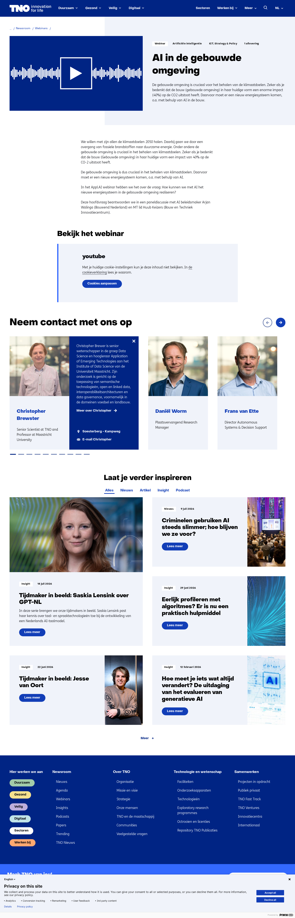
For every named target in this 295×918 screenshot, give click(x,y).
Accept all (270, 892)
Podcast (183, 490)
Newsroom (61, 772)
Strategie (123, 799)
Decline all (270, 899)
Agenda (62, 790)
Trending (62, 834)
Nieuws (126, 490)
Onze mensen (127, 808)
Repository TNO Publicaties (197, 830)
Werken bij (225, 8)
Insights (62, 808)
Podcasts (62, 817)
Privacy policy (25, 906)
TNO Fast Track (249, 799)
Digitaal (134, 8)
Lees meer (32, 633)
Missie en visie (127, 790)
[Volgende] (280, 322)
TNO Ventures (248, 808)
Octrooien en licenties (193, 822)
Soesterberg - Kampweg (101, 431)
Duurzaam (66, 8)
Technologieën (188, 799)
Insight (163, 490)
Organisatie (125, 782)
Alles (109, 490)
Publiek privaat (249, 790)
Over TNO (121, 772)
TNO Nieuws (65, 843)
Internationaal (249, 825)
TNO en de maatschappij (135, 817)
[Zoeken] (265, 7)
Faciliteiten (185, 782)
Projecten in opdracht (254, 782)
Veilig (113, 8)
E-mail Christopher (97, 439)
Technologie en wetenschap (198, 772)
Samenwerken (246, 772)
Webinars (63, 799)
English (8, 879)
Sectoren (203, 8)
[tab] (13, 454)
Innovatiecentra (250, 817)
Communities (127, 825)
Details (8, 906)
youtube (93, 257)
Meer (249, 8)
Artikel (145, 490)
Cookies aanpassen (102, 283)
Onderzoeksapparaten (194, 790)
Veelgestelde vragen (132, 834)
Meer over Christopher (93, 410)
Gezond (91, 8)
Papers (61, 825)
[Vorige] (267, 322)
